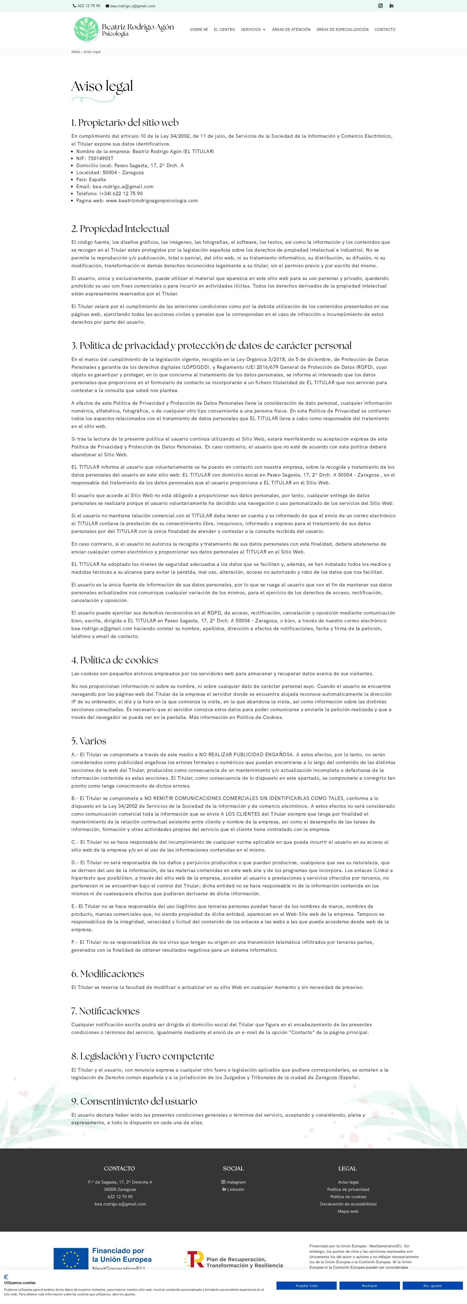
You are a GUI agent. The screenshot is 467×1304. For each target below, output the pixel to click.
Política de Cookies (259, 717)
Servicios (251, 29)
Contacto (385, 29)
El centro (224, 29)
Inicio (75, 51)
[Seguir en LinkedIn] (391, 5)
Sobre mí (199, 29)
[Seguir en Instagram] (380, 5)
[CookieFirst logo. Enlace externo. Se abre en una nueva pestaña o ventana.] (6, 1277)
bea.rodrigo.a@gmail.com (123, 186)
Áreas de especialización (342, 29)
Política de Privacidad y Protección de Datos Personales (178, 403)
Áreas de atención (291, 29)
